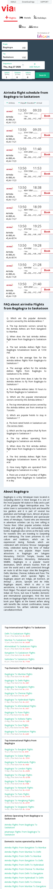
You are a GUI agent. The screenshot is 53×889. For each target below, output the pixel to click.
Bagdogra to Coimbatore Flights (20, 731)
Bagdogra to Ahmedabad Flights (20, 706)
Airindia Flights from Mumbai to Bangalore (25, 886)
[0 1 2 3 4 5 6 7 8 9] (17, 77)
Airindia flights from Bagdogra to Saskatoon (21, 826)
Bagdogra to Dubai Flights (17, 755)
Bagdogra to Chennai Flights (18, 693)
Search (42, 75)
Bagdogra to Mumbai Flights (18, 674)
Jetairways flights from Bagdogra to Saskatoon (22, 833)
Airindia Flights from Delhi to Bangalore (24, 873)
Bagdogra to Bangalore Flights (19, 686)
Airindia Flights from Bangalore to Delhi (24, 860)
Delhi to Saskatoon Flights (17, 633)
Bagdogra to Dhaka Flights (18, 781)
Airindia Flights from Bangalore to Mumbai (25, 847)
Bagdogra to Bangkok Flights (19, 749)
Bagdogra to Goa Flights (17, 725)
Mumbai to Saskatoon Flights (19, 640)
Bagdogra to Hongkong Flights (19, 800)
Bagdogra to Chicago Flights (18, 774)
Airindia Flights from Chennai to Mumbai (24, 869)
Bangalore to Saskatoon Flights (20, 652)
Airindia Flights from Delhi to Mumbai (23, 856)
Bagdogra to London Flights (18, 768)
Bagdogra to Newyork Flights (19, 787)
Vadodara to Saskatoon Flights (19, 659)
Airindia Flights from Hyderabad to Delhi (24, 877)
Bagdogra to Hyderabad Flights (20, 699)
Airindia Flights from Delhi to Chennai (23, 882)
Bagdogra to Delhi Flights (17, 680)
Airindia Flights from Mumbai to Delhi (23, 851)
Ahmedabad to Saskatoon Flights (21, 646)
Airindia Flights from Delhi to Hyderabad (24, 864)
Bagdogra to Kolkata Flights (18, 718)
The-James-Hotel (15, 425)
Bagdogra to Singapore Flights (19, 806)
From (5, 44)
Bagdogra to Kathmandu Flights (20, 762)
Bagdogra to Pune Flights (17, 712)
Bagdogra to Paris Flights (17, 794)
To (4, 54)
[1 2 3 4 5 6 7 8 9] (7, 77)
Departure (7, 63)
